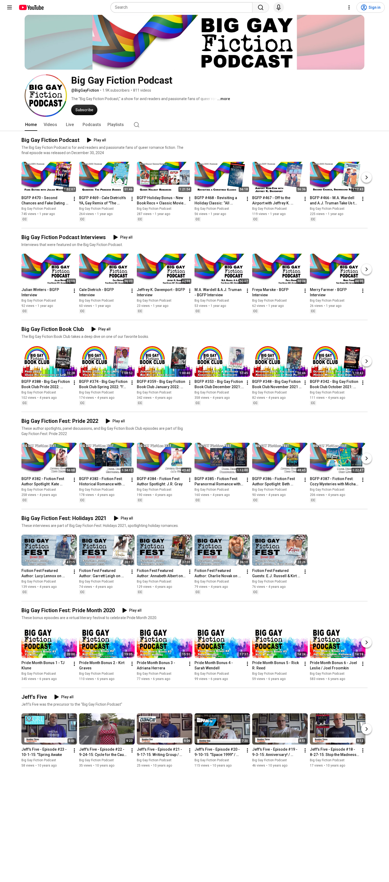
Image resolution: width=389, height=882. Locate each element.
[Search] (260, 7)
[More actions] (74, 199)
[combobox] (183, 7)
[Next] (366, 177)
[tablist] (194, 124)
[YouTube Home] (31, 7)
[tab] (31, 124)
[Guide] (9, 7)
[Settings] (349, 7)
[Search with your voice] (278, 7)
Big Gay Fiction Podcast (38, 209)
